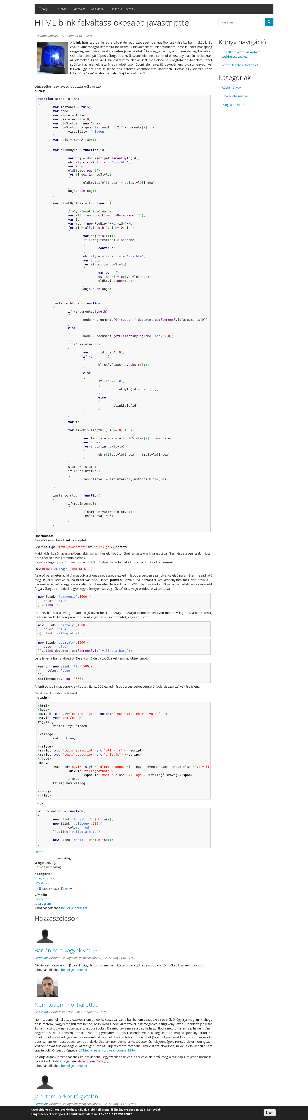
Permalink (41, 958)
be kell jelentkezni (74, 908)
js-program (43, 903)
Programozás (44, 878)
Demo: (39, 852)
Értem (269, 1112)
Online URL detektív (123, 9)
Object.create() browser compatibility (108, 1050)
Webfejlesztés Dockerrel (240, 65)
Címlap (62, 9)
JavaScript (42, 882)
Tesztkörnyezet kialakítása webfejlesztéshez (241, 54)
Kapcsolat (79, 9)
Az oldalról (97, 9)
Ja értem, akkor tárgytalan (66, 1096)
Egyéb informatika (235, 96)
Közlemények (231, 87)
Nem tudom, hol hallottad (66, 1004)
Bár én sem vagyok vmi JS (66, 950)
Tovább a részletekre (115, 1114)
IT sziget (45, 9)
